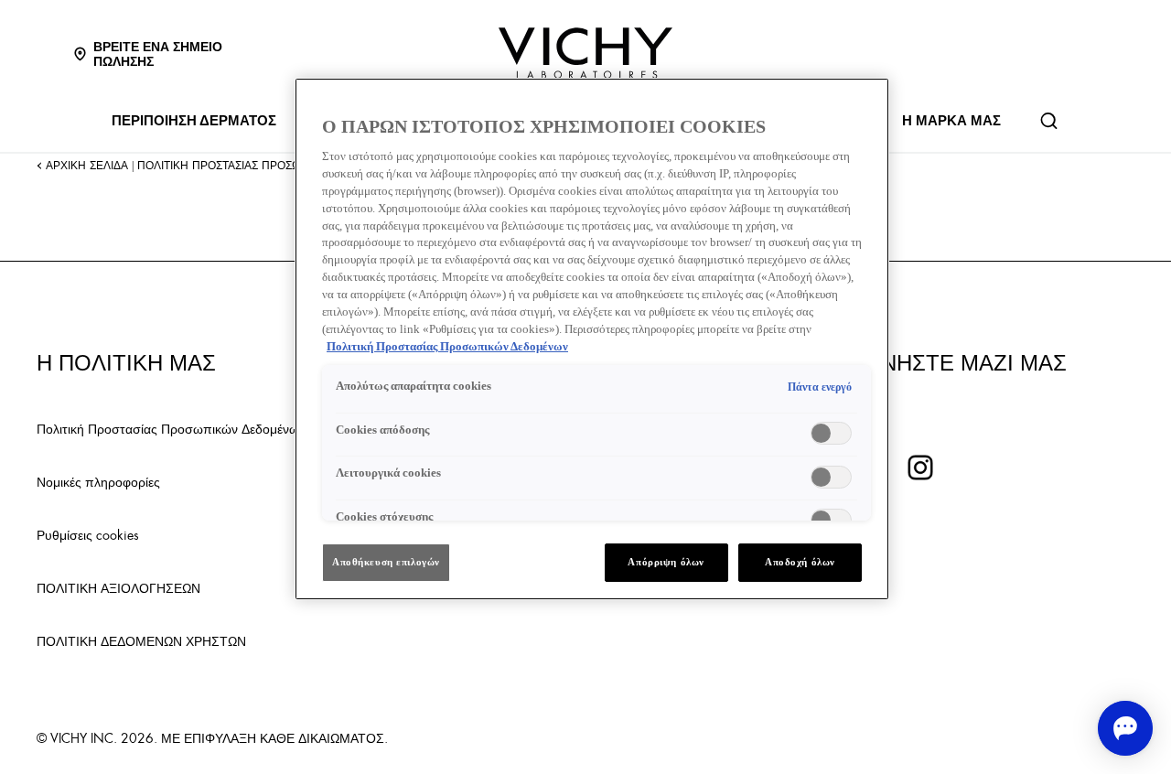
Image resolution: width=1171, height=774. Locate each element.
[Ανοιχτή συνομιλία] (1125, 728)
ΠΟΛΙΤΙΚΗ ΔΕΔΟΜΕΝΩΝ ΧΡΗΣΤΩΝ (141, 640)
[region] (592, 339)
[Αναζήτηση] (1048, 121)
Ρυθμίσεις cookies (88, 534)
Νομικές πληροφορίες (98, 481)
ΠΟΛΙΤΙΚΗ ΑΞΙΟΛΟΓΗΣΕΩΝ (118, 587)
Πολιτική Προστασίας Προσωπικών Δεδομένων (171, 428)
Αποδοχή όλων (800, 561)
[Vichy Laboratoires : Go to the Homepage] (585, 53)
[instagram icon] (920, 467)
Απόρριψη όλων (666, 561)
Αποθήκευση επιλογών (386, 561)
